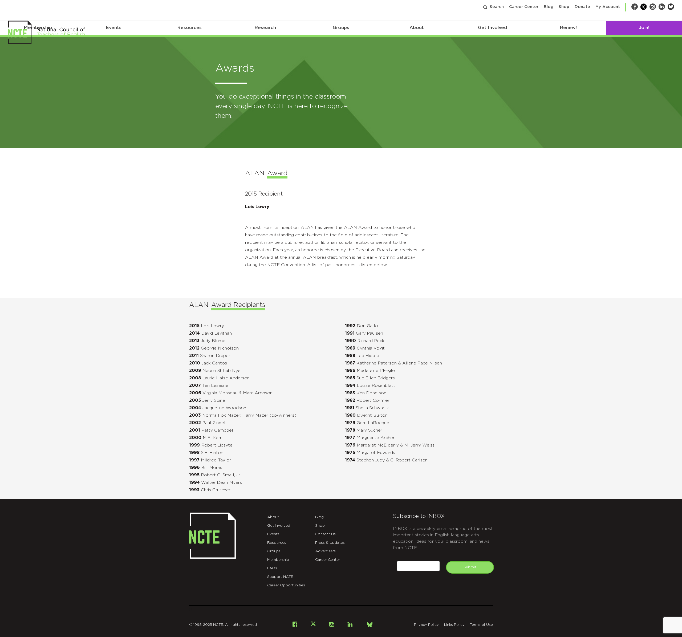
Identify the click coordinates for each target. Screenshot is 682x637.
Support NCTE (280, 577)
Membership (278, 560)
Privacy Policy (426, 625)
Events (113, 27)
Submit (470, 567)
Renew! (568, 27)
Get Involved (492, 27)
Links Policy (454, 625)
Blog (548, 7)
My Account (607, 7)
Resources (189, 27)
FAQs (272, 568)
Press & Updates (330, 543)
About (416, 27)
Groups (341, 27)
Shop (564, 7)
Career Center (523, 7)
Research (265, 27)
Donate (582, 7)
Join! (644, 27)
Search (497, 7)
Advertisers (325, 551)
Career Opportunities (286, 585)
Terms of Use (481, 625)
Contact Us (325, 534)
